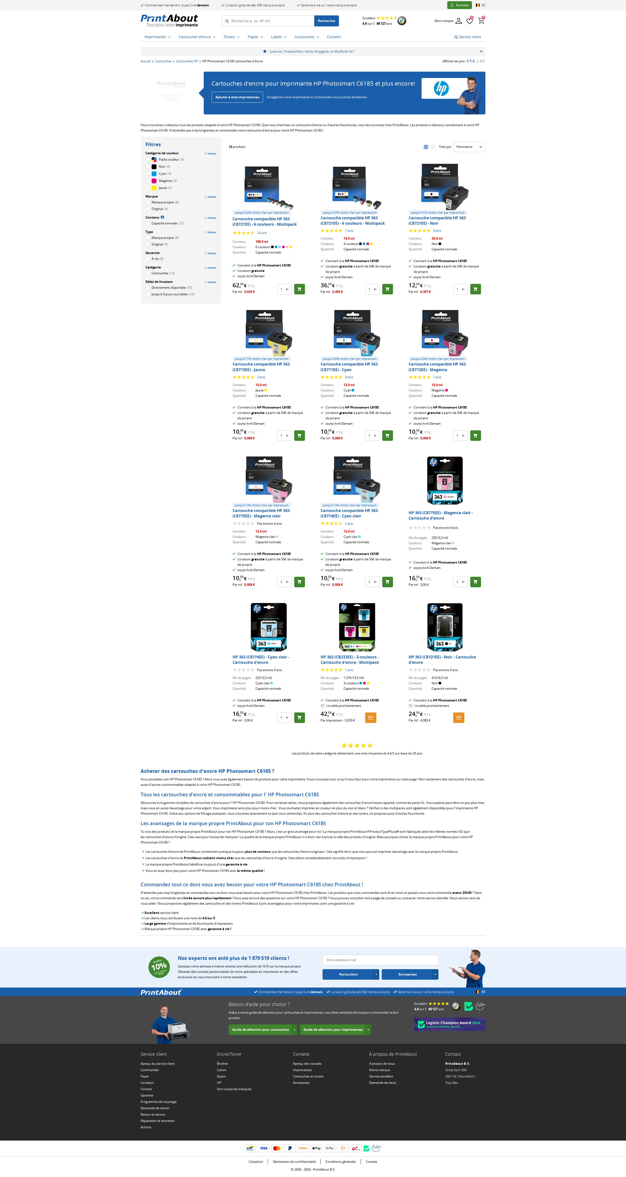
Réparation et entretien (158, 1121)
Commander (150, 1070)
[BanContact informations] (250, 1148)
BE (483, 5)
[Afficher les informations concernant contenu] (161, 217)
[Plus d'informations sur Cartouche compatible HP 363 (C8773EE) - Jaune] (269, 334)
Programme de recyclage (159, 1101)
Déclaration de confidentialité (294, 1161)
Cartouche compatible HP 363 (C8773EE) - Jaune (261, 366)
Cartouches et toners (308, 1076)
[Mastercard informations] (276, 1148)
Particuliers (348, 974)
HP (219, 1082)
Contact (146, 1089)
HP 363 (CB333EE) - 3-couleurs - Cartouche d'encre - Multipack (350, 659)
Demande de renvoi (155, 1108)
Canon (221, 1070)
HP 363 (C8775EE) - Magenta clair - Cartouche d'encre (441, 515)
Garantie (147, 1095)
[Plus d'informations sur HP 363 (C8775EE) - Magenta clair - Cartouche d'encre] (445, 480)
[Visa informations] (263, 1148)
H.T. (482, 61)
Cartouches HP (187, 61)
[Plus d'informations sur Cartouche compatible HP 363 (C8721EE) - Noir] (445, 188)
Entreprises (408, 974)
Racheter (462, 5)
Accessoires (301, 1082)
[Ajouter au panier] (299, 289)
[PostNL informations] (342, 1148)
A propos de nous (382, 1063)
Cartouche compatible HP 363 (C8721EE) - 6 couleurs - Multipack (265, 221)
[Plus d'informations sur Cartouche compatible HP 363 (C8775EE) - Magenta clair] (269, 480)
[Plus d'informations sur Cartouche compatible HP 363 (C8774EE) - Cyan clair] (357, 480)
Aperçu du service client (158, 1063)
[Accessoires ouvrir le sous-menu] (318, 37)
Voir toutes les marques (234, 1089)
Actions (146, 1127)
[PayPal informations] (290, 1148)
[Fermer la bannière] (481, 51)
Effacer (212, 153)
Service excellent (381, 1076)
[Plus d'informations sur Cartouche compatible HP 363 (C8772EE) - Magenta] (445, 334)
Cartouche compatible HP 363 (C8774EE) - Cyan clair (349, 513)
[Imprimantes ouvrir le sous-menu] (169, 37)
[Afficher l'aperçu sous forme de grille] (426, 147)
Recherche (326, 21)
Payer (145, 1076)
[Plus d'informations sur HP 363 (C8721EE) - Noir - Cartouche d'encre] (445, 627)
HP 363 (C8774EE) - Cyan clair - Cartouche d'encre (261, 659)
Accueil (146, 61)
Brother (222, 1063)
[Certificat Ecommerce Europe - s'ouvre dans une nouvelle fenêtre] (480, 1006)
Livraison (147, 1082)
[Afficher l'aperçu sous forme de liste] (433, 147)
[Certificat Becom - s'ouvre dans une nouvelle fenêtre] (468, 1006)
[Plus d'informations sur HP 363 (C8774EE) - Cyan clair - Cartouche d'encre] (269, 627)
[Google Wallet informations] (329, 1148)
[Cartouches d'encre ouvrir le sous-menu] (214, 37)
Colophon (256, 1161)
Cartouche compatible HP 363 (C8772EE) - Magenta (437, 366)
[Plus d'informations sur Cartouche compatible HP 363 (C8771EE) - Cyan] (357, 334)
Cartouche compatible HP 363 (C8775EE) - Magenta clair (261, 513)
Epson (221, 1076)
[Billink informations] (303, 1148)
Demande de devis (382, 1082)
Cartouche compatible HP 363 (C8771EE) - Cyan (349, 366)
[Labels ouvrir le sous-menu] (285, 37)
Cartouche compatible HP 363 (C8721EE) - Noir (437, 220)
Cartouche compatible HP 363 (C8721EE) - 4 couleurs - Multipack (353, 220)
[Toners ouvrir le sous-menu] (238, 37)
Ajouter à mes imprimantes (237, 97)
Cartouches (163, 61)
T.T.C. (471, 61)
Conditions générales (340, 1161)
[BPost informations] (356, 1148)
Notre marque (379, 1070)
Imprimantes (302, 1070)
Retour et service (153, 1114)
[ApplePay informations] (316, 1148)
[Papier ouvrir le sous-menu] (262, 37)
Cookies (371, 1161)
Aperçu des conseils (307, 1063)
